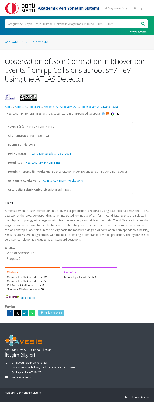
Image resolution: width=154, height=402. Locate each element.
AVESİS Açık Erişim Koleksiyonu (63, 180)
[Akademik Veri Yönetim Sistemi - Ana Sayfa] (21, 8)
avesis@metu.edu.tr (24, 377)
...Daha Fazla (109, 107)
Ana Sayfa (11, 41)
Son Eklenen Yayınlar (35, 41)
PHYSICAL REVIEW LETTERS (42, 162)
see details (28, 298)
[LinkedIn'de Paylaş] (25, 313)
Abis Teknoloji (132, 397)
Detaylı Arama (137, 32)
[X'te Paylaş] (17, 313)
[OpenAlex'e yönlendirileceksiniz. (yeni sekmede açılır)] (117, 113)
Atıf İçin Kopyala (52, 312)
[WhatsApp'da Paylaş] (32, 313)
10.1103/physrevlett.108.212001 (50, 153)
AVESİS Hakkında (30, 350)
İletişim (47, 350)
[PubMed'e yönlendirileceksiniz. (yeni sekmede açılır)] (103, 113)
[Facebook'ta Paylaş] (10, 313)
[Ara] (143, 23)
